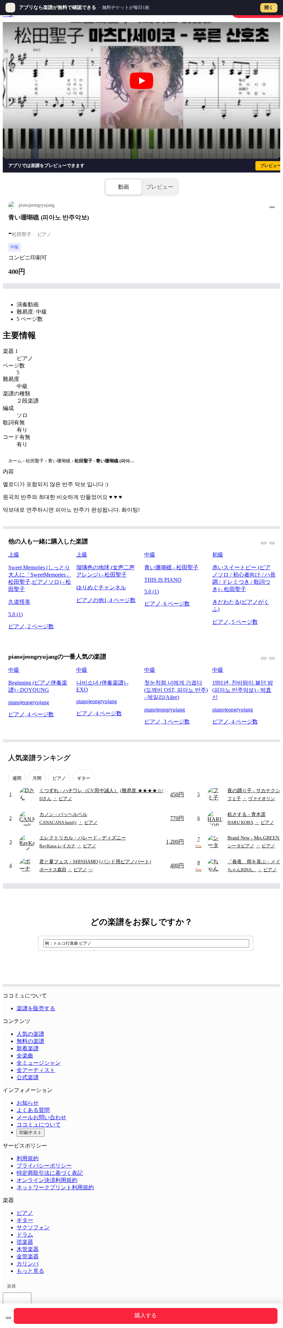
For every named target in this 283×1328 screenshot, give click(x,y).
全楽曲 (25, 1056)
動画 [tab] (123, 187)
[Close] (274, 7)
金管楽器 (28, 1256)
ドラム (25, 1235)
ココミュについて (39, 1125)
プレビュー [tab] (159, 187)
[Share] (272, 207)
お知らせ (28, 1103)
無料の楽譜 (30, 1041)
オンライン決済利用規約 (47, 1180)
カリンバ (28, 1264)
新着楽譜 (28, 1048)
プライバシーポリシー (44, 1166)
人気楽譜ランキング (39, 757)
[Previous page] (257, 758)
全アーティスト (36, 1070)
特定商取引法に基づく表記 (50, 1173)
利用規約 (28, 1158)
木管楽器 (28, 1249)
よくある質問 (33, 1110)
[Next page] (269, 758)
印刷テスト (30, 1132)
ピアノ (25, 1213)
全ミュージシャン (39, 1063)
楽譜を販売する (36, 1008)
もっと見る (30, 1271)
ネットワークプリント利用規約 (55, 1187)
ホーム (15, 460)
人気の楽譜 (30, 1034)
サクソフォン (33, 1227)
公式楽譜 (28, 1077)
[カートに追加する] (8, 1318)
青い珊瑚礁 (59, 460)
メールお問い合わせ (41, 1117)
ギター (25, 1220)
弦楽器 (25, 1242)
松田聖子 (35, 460)
